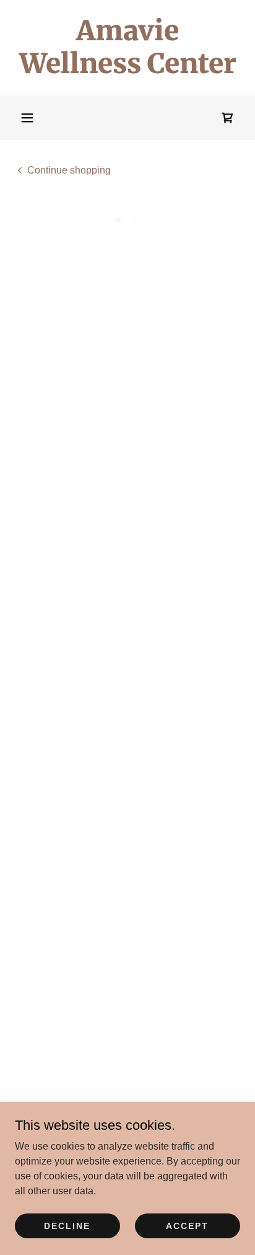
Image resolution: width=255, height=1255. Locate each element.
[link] (127, 48)
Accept (187, 1225)
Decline (67, 1225)
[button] (27, 117)
